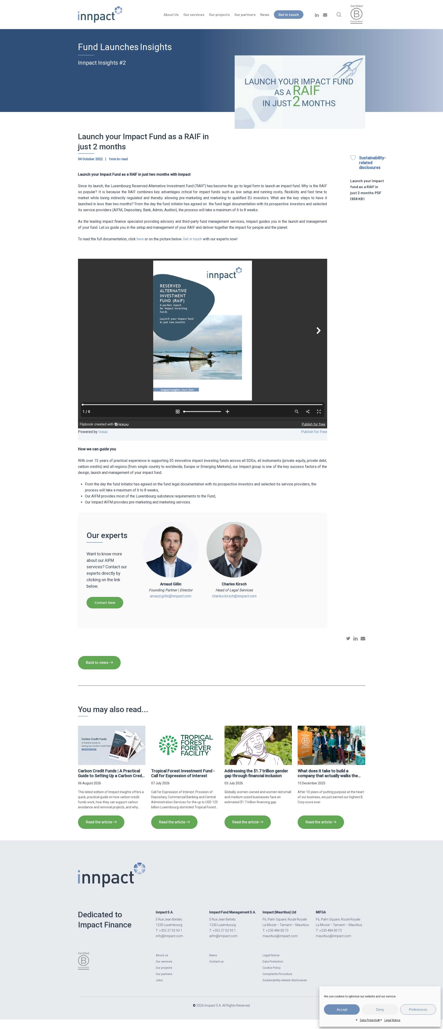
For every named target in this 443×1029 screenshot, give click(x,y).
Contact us (216, 961)
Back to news (97, 662)
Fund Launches (108, 47)
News (213, 955)
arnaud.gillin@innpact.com (170, 596)
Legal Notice (392, 1020)
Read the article (99, 822)
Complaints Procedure (277, 974)
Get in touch (192, 239)
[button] (105, 602)
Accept (342, 1009)
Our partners (164, 974)
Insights (156, 47)
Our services (164, 961)
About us (162, 955)
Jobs (159, 980)
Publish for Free (314, 432)
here (140, 239)
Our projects (164, 967)
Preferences (418, 1009)
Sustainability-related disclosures (285, 980)
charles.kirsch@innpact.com (234, 596)
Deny (380, 1009)
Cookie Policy (272, 967)
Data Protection (370, 1020)
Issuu (103, 432)
